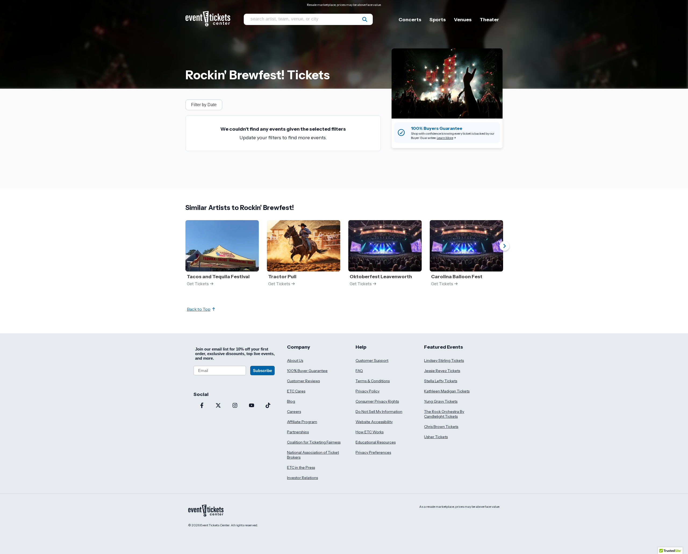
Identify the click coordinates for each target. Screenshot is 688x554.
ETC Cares (296, 391)
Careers (294, 411)
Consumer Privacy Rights (377, 401)
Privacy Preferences (373, 452)
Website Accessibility (374, 421)
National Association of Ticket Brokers (313, 455)
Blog (291, 401)
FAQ (359, 370)
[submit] (364, 19)
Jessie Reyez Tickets (442, 370)
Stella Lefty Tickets (440, 380)
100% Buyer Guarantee (307, 370)
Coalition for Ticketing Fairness (314, 442)
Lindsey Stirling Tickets (444, 360)
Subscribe (262, 370)
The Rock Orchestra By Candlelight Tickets (444, 414)
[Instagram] (235, 406)
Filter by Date (204, 104)
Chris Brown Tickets (441, 426)
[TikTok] (268, 406)
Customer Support (372, 360)
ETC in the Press (301, 467)
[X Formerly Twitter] (218, 406)
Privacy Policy (367, 391)
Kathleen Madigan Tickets (447, 391)
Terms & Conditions (373, 380)
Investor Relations (302, 477)
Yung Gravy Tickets (440, 401)
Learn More (445, 138)
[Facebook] (202, 406)
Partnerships (298, 432)
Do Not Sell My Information (379, 411)
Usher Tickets (436, 436)
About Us (295, 360)
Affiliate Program (302, 421)
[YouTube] (251, 406)
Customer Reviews (303, 380)
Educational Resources (376, 442)
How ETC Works (370, 432)
